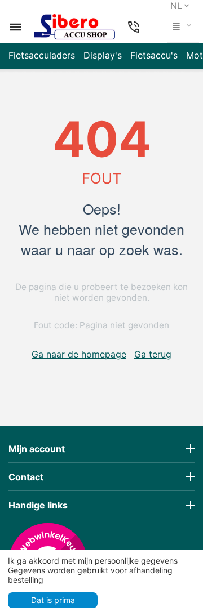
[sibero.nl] (74, 27)
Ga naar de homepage (79, 354)
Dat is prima (53, 600)
